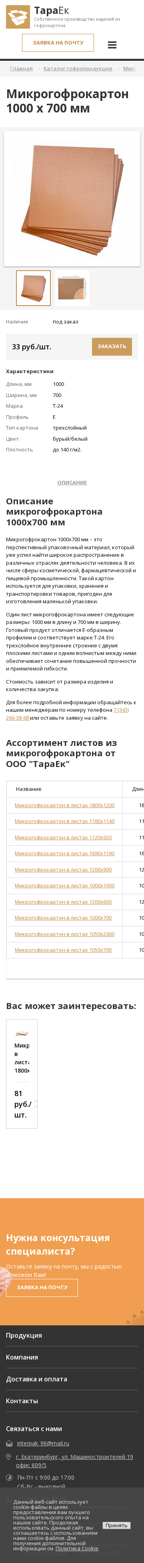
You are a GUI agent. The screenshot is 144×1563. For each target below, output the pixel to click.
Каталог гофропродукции (78, 68)
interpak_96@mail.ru (43, 1443)
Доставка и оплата (36, 1379)
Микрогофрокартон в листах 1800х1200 (64, 805)
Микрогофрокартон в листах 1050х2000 (64, 933)
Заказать (112, 346)
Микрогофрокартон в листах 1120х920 (63, 837)
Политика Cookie (77, 1548)
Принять (117, 1525)
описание (72, 482)
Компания (22, 1357)
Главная (21, 68)
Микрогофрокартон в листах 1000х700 (63, 917)
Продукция (24, 1335)
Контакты (22, 1400)
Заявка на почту (58, 42)
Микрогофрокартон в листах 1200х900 (63, 869)
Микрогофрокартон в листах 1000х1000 (64, 885)
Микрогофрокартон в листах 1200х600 (63, 901)
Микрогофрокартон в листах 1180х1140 (64, 821)
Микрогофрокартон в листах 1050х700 (63, 949)
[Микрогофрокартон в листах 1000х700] (72, 199)
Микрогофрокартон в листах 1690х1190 (64, 853)
